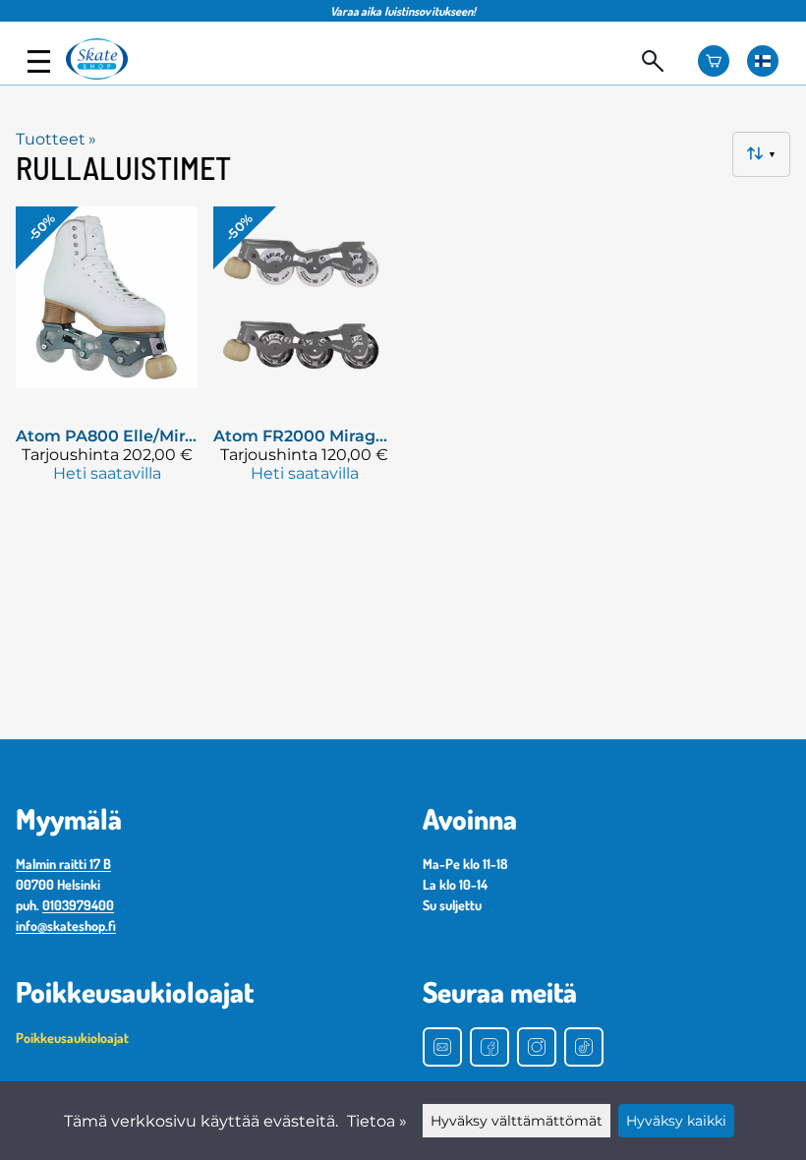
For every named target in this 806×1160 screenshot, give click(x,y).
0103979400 (78, 905)
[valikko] (39, 61)
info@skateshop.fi (66, 925)
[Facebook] (489, 1047)
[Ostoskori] (713, 61)
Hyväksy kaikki (676, 1121)
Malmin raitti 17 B (63, 863)
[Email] (442, 1047)
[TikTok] (584, 1047)
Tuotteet (56, 139)
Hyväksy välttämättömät (517, 1121)
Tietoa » (377, 1121)
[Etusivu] (105, 74)
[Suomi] (762, 61)
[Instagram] (536, 1047)
